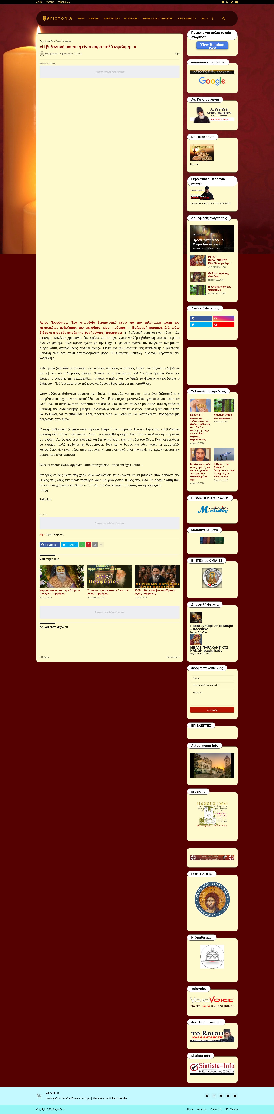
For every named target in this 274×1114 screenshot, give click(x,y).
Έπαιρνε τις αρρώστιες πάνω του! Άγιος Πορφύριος (108, 592)
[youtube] (236, 2)
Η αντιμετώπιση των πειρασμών (219, 288)
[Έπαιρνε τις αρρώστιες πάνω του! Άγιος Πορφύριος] (109, 576)
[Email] (95, 544)
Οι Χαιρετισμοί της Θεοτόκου (218, 275)
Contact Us (216, 1109)
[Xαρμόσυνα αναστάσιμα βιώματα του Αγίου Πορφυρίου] (62, 576)
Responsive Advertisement (109, 71)
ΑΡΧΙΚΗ (39, 2)
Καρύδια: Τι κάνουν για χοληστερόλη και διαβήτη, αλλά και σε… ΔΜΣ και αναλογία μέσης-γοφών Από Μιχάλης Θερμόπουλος (200, 427)
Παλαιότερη (172, 657)
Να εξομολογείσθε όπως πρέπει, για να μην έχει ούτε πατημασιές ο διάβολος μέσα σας (200, 472)
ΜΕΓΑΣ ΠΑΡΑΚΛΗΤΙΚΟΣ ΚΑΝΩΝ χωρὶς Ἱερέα (219, 260)
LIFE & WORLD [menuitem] (186, 18)
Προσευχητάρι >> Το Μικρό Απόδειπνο (208, 242)
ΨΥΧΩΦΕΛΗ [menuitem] (130, 18)
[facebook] (223, 2)
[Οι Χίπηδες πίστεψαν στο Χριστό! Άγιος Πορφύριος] (157, 576)
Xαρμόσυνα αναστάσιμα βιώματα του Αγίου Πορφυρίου (60, 592)
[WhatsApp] (82, 544)
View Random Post (212, 45)
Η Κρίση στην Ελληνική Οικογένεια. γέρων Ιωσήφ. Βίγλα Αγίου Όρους (224, 470)
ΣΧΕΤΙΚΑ (50, 2)
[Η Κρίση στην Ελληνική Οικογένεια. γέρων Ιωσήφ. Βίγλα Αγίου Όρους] (224, 454)
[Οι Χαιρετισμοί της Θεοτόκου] (198, 277)
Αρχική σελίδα (46, 41)
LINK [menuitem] (203, 18)
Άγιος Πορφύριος (64, 41)
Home (190, 1109)
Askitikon (46, 499)
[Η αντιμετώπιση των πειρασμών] (198, 290)
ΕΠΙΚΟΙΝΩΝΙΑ (63, 2)
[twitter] (232, 2)
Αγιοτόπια (59, 1109)
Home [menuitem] (81, 18)
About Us (201, 1109)
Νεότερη (45, 657)
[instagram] (227, 2)
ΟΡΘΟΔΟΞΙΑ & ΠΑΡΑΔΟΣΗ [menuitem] (157, 18)
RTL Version (231, 1109)
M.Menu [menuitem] (93, 18)
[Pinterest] (88, 544)
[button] (212, 18)
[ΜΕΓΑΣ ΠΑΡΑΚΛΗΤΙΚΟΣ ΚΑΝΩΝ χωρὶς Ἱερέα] (198, 260)
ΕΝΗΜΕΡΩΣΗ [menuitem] (111, 18)
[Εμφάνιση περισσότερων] (101, 544)
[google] (201, 330)
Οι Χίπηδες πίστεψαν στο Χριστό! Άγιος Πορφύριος (155, 592)
